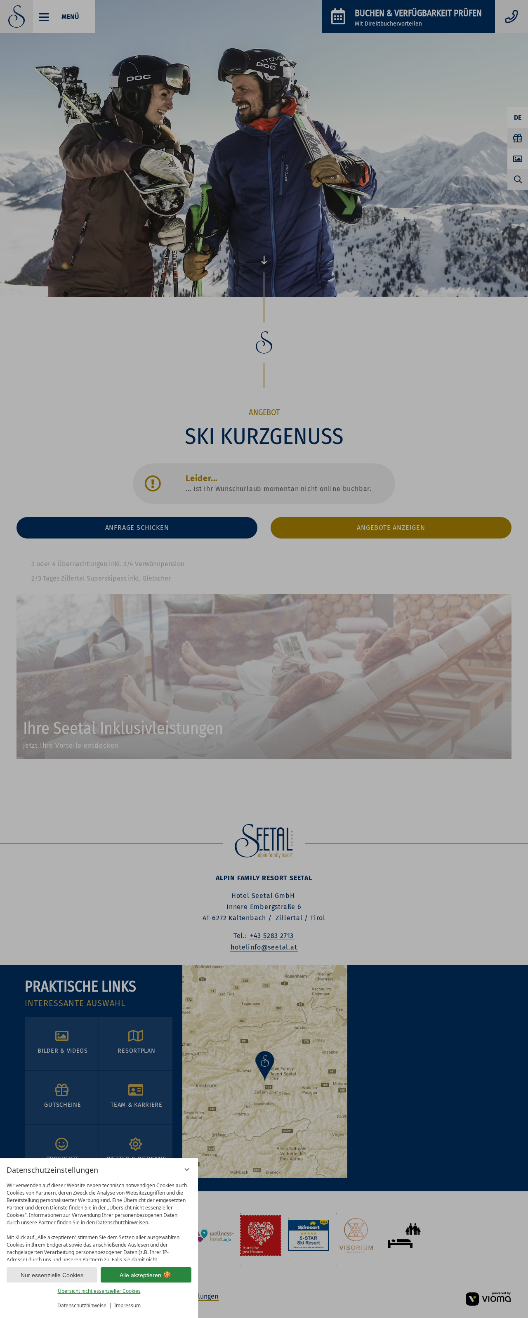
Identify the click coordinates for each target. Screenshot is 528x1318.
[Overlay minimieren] (187, 1169)
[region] (99, 1220)
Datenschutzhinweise (81, 1305)
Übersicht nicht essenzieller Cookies (99, 1290)
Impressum (127, 1305)
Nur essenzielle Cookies (52, 1275)
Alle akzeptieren (140, 1275)
